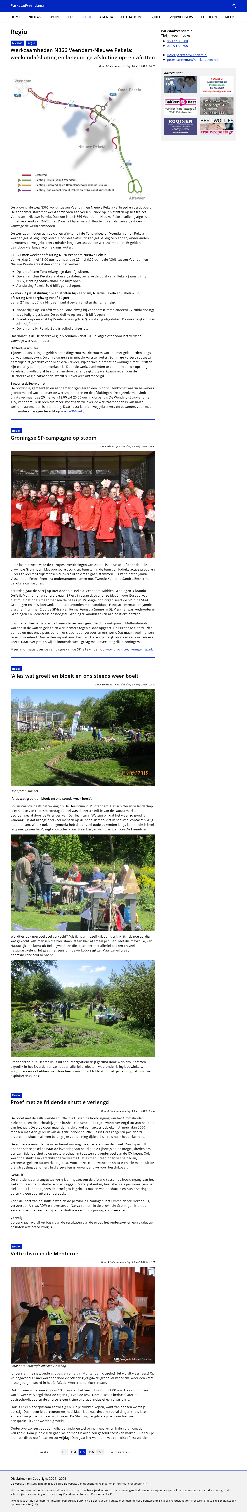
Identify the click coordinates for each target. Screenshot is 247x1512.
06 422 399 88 (177, 41)
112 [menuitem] (70, 17)
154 (73, 1452)
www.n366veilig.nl (74, 411)
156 (91, 1452)
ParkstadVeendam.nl (29, 5)
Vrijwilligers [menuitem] (181, 17)
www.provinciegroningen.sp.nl (128, 649)
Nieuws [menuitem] (35, 17)
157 (100, 1452)
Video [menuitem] (157, 17)
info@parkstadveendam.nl (187, 55)
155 (82, 1452)
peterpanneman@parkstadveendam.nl (196, 60)
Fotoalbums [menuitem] (132, 17)
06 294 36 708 (177, 46)
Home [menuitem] (15, 17)
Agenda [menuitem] (106, 17)
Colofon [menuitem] (209, 17)
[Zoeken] (234, 6)
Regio (31, 43)
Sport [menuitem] (54, 17)
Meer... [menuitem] (231, 17)
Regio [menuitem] (86, 17)
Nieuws (17, 43)
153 (65, 1452)
